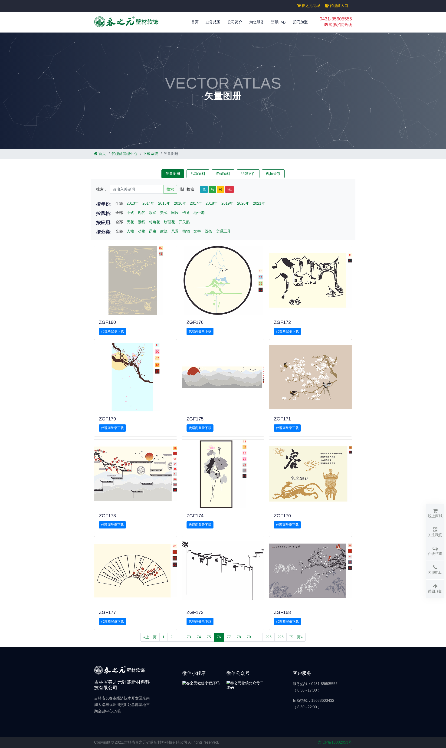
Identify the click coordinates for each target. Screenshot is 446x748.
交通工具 (223, 231)
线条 (208, 231)
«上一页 (150, 637)
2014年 (148, 203)
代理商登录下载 (112, 331)
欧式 (152, 213)
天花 (130, 222)
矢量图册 (172, 174)
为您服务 (256, 22)
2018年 (212, 203)
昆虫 (152, 231)
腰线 (141, 222)
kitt (229, 189)
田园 (175, 213)
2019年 (227, 203)
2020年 (243, 203)
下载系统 (150, 154)
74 (199, 637)
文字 (197, 231)
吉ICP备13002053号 (335, 742)
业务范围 (213, 22)
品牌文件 (248, 174)
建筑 (163, 231)
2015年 (164, 203)
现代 (141, 213)
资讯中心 (278, 22)
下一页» (296, 637)
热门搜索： (188, 189)
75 (209, 637)
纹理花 (169, 222)
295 (268, 637)
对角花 (154, 222)
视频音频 (273, 174)
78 (239, 637)
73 (189, 637)
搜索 (170, 189)
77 (229, 637)
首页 (195, 22)
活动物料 (197, 174)
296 (280, 637)
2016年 (180, 203)
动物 (141, 231)
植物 (186, 231)
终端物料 (223, 174)
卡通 (186, 213)
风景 (175, 231)
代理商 (338, 6)
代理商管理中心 (125, 154)
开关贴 (184, 222)
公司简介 (234, 22)
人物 (130, 231)
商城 (311, 6)
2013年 (133, 203)
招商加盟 (300, 22)
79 (249, 637)
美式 (163, 213)
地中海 (199, 213)
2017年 (196, 203)
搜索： (101, 189)
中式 (130, 213)
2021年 (259, 203)
